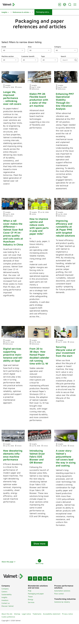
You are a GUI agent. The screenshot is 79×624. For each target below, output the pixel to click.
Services (31, 602)
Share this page (7, 562)
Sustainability (7, 594)
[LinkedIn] (45, 578)
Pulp (29, 591)
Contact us (6, 603)
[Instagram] (35, 578)
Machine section (8, 56)
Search (63, 56)
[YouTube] (50, 578)
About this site (7, 614)
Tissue (30, 596)
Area (29, 47)
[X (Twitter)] (40, 578)
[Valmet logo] (29, 4)
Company (5, 589)
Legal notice (26, 614)
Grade (4, 47)
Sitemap (17, 614)
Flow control (59, 594)
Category (57, 47)
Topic (43, 56)
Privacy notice (67, 614)
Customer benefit (27, 56)
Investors (5, 600)
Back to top (39, 563)
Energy (30, 599)
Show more (39, 543)
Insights (4, 597)
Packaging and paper (36, 594)
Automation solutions (62, 591)
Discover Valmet (8, 606)
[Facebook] (30, 578)
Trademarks (37, 614)
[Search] (69, 4)
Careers (4, 591)
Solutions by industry (62, 602)
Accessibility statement (51, 614)
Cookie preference (8, 617)
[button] (5, 12)
